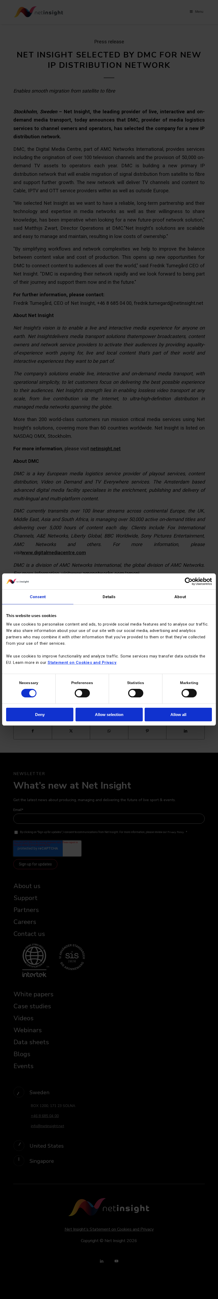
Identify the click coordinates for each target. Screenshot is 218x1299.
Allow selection (109, 714)
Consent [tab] (38, 596)
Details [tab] (109, 596)
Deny (40, 714)
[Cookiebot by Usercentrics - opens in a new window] (188, 581)
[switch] (82, 693)
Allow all (178, 714)
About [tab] (180, 596)
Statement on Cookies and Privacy (82, 662)
